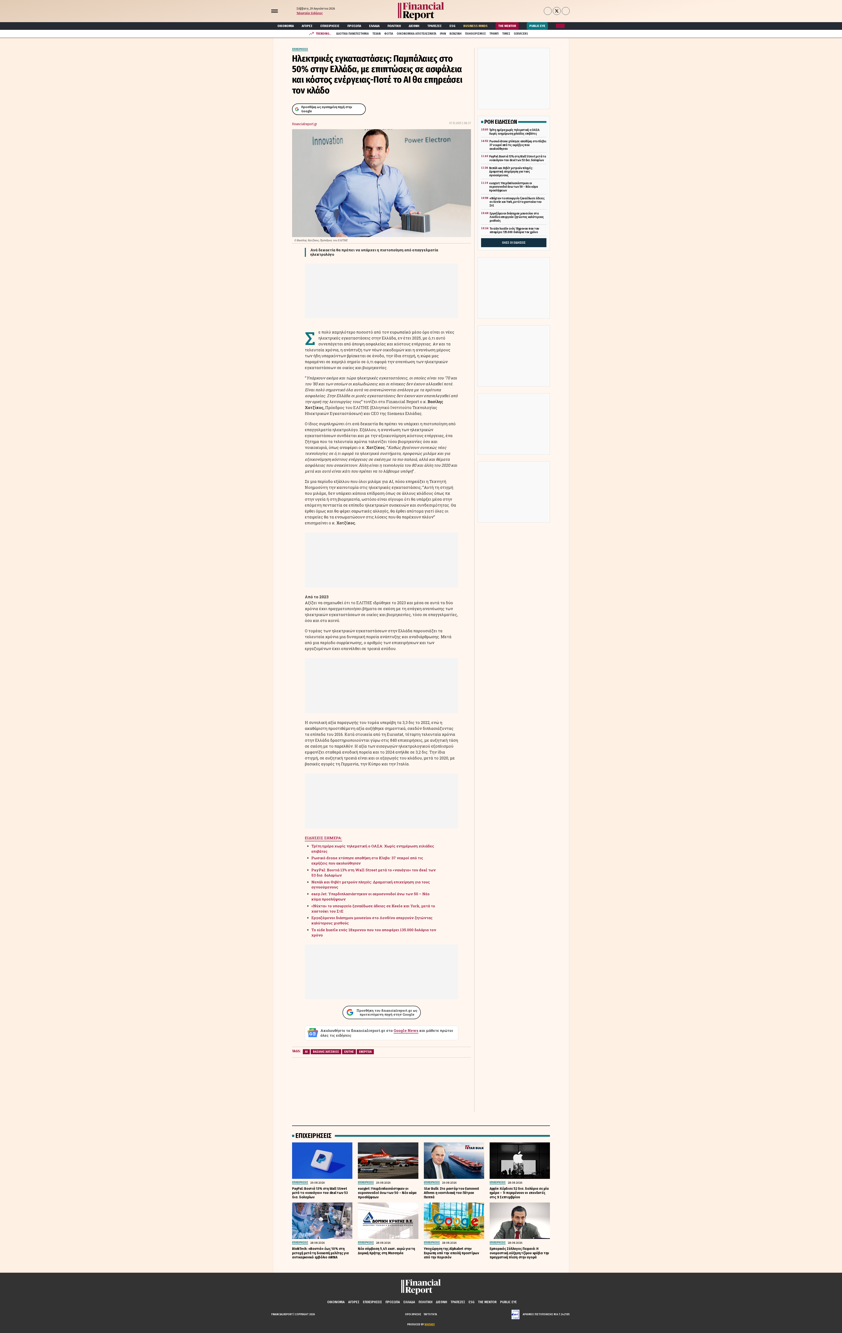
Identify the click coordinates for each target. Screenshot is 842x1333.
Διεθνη (414, 26)
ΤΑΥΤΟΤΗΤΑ (430, 1314)
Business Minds (475, 26)
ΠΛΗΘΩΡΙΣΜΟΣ (475, 34)
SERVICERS (521, 34)
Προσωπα (354, 26)
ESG (452, 26)
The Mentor (507, 26)
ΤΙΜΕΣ (506, 34)
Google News (406, 1030)
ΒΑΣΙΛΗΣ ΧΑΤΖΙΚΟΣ (326, 1052)
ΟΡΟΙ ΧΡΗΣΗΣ (413, 1314)
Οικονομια (285, 26)
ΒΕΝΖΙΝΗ (456, 34)
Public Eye (537, 26)
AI (306, 1052)
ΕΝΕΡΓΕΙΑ (365, 1052)
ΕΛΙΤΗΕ (349, 1052)
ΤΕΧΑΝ (376, 34)
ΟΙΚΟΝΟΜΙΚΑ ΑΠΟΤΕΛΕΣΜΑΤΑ (416, 34)
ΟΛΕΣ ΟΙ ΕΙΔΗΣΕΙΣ (514, 243)
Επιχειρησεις (329, 26)
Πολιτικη (394, 26)
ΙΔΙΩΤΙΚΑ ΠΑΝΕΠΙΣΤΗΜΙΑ (352, 34)
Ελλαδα (374, 26)
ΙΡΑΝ (443, 34)
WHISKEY (430, 1324)
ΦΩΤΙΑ (388, 34)
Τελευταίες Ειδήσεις (309, 13)
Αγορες (307, 26)
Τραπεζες (434, 26)
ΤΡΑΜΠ (494, 34)
